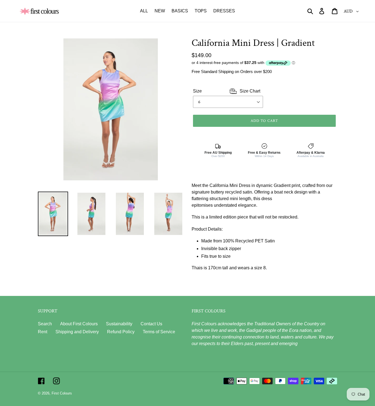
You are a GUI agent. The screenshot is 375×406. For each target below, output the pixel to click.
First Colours (62, 393)
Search (45, 323)
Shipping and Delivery (77, 331)
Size (226, 91)
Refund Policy (121, 331)
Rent (42, 331)
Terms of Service (159, 331)
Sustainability (119, 323)
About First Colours (79, 323)
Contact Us (151, 323)
